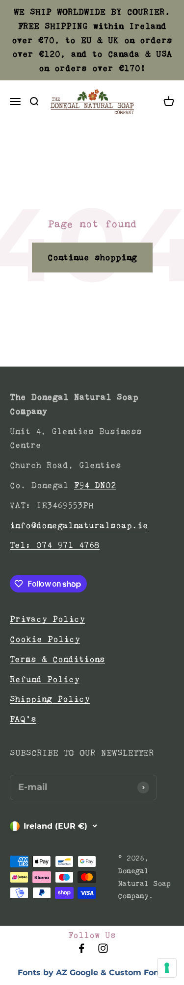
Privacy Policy (47, 619)
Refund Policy (44, 679)
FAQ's (23, 719)
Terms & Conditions (57, 659)
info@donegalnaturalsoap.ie (79, 525)
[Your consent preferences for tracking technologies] (167, 968)
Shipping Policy (50, 699)
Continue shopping (92, 257)
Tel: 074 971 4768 (55, 545)
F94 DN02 (95, 485)
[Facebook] (81, 951)
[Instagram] (103, 951)
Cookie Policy (45, 639)
